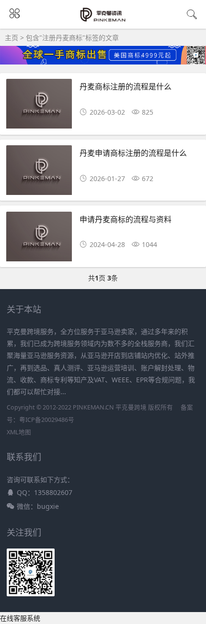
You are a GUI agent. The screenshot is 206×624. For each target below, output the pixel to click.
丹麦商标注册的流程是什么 (126, 86)
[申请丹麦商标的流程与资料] (39, 239)
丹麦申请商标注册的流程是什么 (133, 152)
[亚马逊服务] (103, 20)
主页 (11, 37)
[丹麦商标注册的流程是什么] (39, 106)
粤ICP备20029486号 (46, 420)
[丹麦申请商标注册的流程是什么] (39, 172)
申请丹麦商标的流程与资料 (126, 219)
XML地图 (19, 432)
